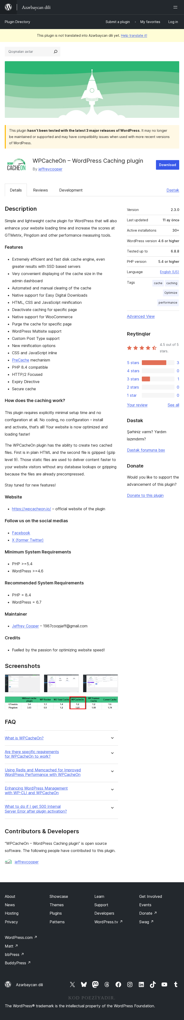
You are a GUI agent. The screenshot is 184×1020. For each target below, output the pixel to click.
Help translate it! (134, 35)
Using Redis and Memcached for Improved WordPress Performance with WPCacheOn (43, 772)
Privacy (11, 921)
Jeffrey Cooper (25, 626)
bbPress (14, 954)
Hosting (11, 913)
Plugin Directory (17, 22)
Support (101, 904)
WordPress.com (21, 937)
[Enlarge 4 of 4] (111, 702)
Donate (148, 913)
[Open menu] (176, 7)
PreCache (20, 360)
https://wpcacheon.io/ (31, 508)
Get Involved (150, 896)
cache (158, 283)
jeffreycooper (50, 169)
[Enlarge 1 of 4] (33, 680)
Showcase (59, 896)
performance (168, 302)
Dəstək (173, 190)
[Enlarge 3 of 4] (111, 680)
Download (167, 165)
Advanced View (141, 316)
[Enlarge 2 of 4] (72, 680)
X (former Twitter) (28, 540)
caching (171, 283)
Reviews (40, 190)
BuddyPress (18, 962)
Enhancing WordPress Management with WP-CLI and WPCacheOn (36, 790)
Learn (99, 896)
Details (16, 190)
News (10, 904)
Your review (137, 404)
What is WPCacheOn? (24, 738)
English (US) (169, 272)
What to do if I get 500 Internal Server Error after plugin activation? (36, 808)
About (10, 896)
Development (71, 190)
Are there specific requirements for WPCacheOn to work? (32, 754)
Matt (11, 946)
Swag (146, 921)
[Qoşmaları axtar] (55, 51)
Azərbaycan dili (29, 984)
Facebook (21, 532)
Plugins (56, 913)
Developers (104, 913)
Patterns (57, 921)
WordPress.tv (108, 921)
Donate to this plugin (145, 495)
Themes (57, 904)
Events (145, 904)
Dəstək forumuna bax (146, 450)
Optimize (170, 292)
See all (173, 404)
